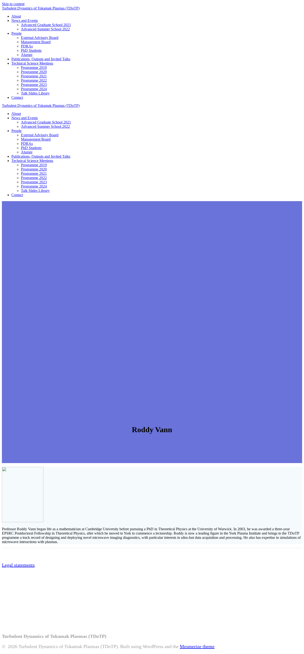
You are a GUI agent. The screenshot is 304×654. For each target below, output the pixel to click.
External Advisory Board (39, 38)
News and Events (24, 21)
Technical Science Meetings (32, 63)
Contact (17, 97)
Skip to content (13, 4)
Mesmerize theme (197, 646)
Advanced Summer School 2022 (45, 29)
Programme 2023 (34, 85)
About (16, 16)
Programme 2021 (34, 76)
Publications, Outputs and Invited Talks (40, 59)
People (16, 33)
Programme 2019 (34, 68)
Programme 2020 (34, 72)
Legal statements (18, 565)
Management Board (36, 42)
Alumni (26, 55)
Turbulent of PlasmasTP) (41, 8)
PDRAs (27, 46)
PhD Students (31, 50)
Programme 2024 (34, 89)
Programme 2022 (34, 80)
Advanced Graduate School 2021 (46, 25)
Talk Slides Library (35, 93)
